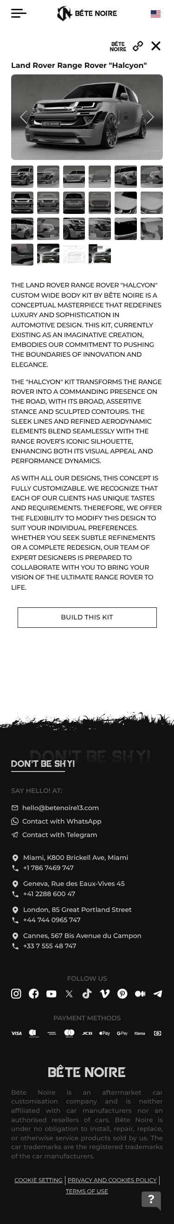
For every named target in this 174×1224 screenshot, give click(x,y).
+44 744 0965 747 (52, 920)
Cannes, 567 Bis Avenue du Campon (82, 936)
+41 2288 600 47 (49, 894)
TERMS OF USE (87, 1191)
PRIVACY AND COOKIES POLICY (112, 1180)
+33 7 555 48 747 (49, 946)
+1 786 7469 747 (48, 868)
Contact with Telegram (59, 835)
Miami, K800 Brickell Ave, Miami (75, 858)
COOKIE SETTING (38, 1180)
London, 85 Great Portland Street (77, 910)
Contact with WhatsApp (62, 821)
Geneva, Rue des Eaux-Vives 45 (74, 884)
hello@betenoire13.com (60, 808)
